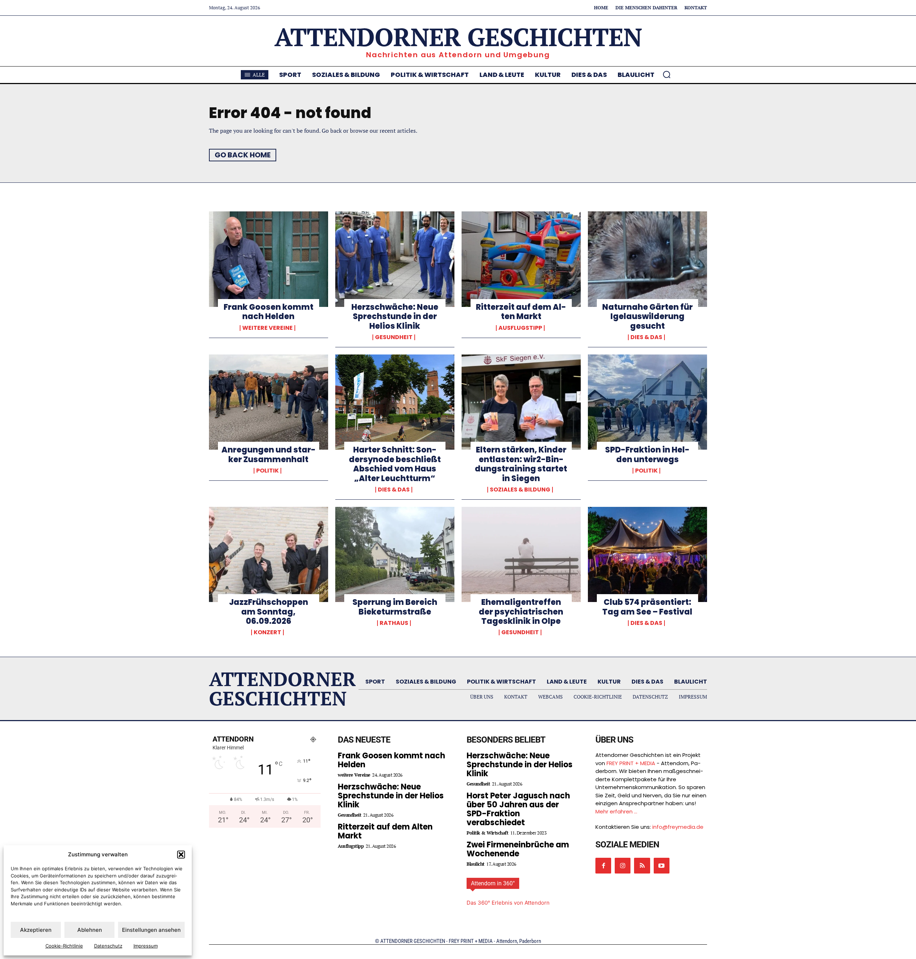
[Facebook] (603, 866)
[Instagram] (622, 866)
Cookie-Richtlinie (64, 946)
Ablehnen (89, 929)
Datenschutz (108, 946)
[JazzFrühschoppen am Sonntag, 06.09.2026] (268, 554)
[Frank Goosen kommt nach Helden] (268, 259)
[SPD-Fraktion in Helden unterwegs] (647, 402)
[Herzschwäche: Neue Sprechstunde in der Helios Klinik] (394, 259)
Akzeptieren (36, 929)
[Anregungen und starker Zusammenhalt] (268, 402)
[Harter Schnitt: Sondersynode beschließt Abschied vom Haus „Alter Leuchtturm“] (394, 402)
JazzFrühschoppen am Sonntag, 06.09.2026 (268, 612)
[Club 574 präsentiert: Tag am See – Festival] (647, 554)
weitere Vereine (267, 328)
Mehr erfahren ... (616, 811)
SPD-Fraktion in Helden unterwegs (647, 454)
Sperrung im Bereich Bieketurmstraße (394, 607)
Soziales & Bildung (520, 490)
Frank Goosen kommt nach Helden (268, 312)
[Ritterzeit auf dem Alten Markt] (521, 259)
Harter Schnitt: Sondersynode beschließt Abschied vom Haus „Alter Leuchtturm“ (395, 464)
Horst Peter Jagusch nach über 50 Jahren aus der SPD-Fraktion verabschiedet (518, 809)
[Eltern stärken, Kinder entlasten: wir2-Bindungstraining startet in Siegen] (521, 402)
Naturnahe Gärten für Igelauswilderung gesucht (647, 317)
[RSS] (642, 866)
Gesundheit (394, 337)
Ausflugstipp (520, 328)
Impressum (145, 946)
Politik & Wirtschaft (487, 833)
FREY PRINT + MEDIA (630, 763)
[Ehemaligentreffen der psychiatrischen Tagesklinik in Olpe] (521, 554)
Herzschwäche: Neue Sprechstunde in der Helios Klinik (394, 317)
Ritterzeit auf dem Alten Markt (521, 312)
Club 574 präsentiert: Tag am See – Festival (647, 607)
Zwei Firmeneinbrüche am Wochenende (518, 849)
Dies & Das (646, 337)
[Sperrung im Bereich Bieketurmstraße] (394, 554)
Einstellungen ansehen (151, 929)
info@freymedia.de (677, 827)
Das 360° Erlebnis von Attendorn (508, 902)
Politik (267, 471)
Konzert (267, 632)
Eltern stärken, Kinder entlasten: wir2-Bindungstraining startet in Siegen (521, 464)
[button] (181, 854)
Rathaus (394, 623)
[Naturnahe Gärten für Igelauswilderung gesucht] (647, 259)
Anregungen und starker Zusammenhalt (268, 454)
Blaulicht (475, 864)
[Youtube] (661, 866)
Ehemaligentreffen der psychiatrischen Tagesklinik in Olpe (521, 612)
